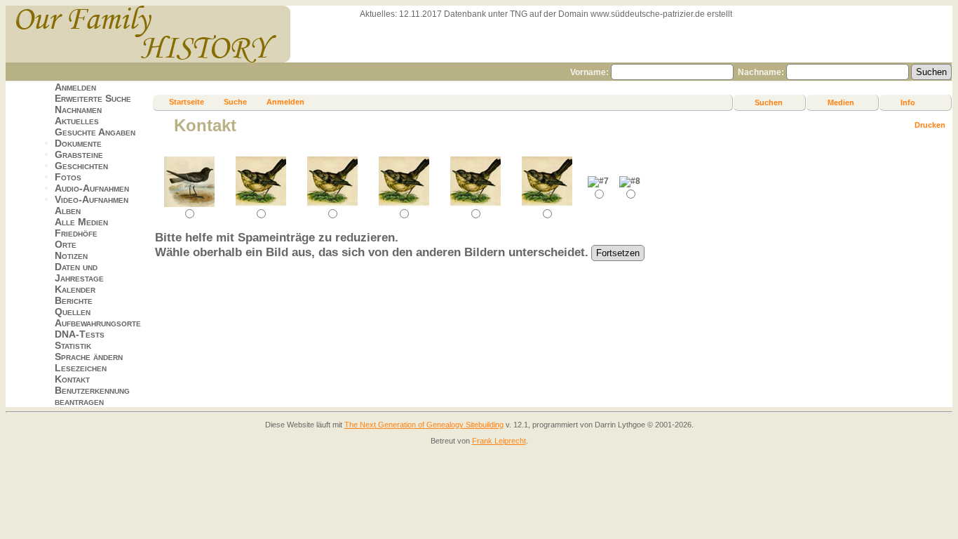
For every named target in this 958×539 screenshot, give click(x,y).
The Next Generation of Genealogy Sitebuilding (424, 424)
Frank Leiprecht (499, 441)
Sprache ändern (89, 356)
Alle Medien (81, 221)
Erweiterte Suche (93, 98)
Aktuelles (77, 120)
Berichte (74, 300)
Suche (235, 102)
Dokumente (78, 143)
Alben (68, 210)
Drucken (930, 125)
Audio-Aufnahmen (92, 188)
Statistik (73, 345)
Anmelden (75, 87)
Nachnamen (78, 109)
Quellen (72, 311)
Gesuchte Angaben (95, 132)
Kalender (75, 289)
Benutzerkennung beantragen (92, 396)
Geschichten (81, 165)
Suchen (769, 102)
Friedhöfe (76, 233)
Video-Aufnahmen (91, 199)
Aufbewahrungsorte (98, 322)
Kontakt (72, 379)
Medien (841, 102)
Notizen (71, 255)
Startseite (186, 102)
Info (907, 102)
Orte (65, 244)
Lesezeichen (81, 367)
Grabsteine (79, 154)
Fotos (68, 176)
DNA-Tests (79, 334)
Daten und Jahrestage (79, 272)
